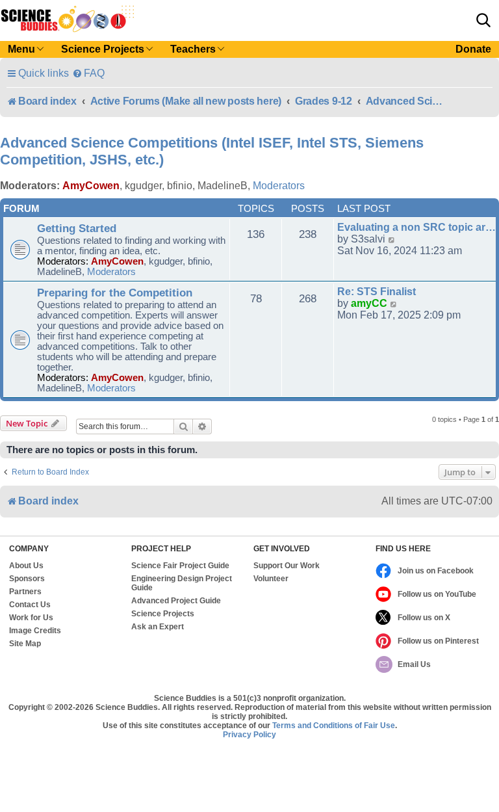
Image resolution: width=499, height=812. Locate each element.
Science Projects (162, 613)
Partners (25, 591)
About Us (26, 565)
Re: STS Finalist (376, 291)
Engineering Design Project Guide (181, 583)
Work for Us (31, 617)
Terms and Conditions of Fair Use (333, 725)
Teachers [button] (193, 49)
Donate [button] (473, 49)
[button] (483, 20)
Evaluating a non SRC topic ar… (416, 227)
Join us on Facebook (436, 570)
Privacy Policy (249, 734)
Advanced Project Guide (176, 600)
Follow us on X (424, 617)
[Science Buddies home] (67, 19)
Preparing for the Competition (114, 292)
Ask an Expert (157, 626)
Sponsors (27, 578)
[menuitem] (88, 73)
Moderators (279, 185)
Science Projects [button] (102, 49)
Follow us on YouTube (437, 594)
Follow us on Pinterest (438, 641)
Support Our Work (286, 565)
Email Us (414, 664)
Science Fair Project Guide (180, 565)
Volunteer (270, 578)
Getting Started (76, 228)
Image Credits (35, 630)
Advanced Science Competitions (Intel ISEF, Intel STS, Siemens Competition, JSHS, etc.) (212, 151)
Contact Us (30, 604)
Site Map (25, 643)
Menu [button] (21, 49)
